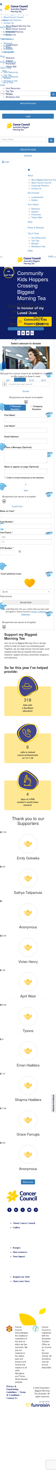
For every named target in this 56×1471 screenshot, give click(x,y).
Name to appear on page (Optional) (21, 466)
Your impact (19, 1256)
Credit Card (17, 506)
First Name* (10, 415)
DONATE (28, 155)
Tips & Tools (33, 233)
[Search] (51, 140)
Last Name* (9, 425)
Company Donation (37, 408)
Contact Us (11, 34)
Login (6, 161)
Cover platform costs (11, 573)
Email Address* (11, 436)
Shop (30, 221)
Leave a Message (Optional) (18, 447)
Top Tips (10, 91)
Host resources (20, 1252)
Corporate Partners (14, 31)
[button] (53, 1103)
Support (9, 60)
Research (10, 57)
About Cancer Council (16, 28)
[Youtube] (29, 1209)
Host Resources (13, 88)
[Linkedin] (16, 1209)
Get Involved (33, 192)
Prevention (11, 63)
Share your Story (21, 1281)
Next (26, 490)
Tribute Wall (11, 66)
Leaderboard (12, 44)
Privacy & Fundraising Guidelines (12, 1389)
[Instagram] (36, 1209)
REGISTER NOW (28, 149)
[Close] (1, 256)
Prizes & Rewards (36, 227)
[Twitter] (23, 1209)
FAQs (30, 250)
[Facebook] (9, 1209)
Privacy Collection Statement (33, 613)
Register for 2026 (21, 1277)
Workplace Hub (13, 96)
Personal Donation (16, 408)
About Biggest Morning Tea (18, 25)
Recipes (9, 94)
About (30, 175)
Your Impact (33, 204)
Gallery (9, 47)
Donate (26, 391)
